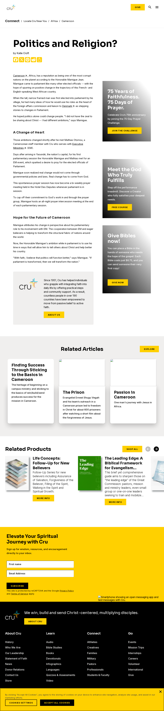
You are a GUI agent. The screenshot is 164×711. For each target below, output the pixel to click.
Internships (134, 653)
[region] (82, 699)
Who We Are (12, 647)
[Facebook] (15, 59)
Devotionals (53, 658)
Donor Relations (14, 669)
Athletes (92, 642)
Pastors (91, 664)
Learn (50, 633)
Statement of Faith (16, 658)
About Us (54, 314)
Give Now (118, 282)
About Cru (35, 621)
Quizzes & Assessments (60, 675)
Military (91, 658)
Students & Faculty (98, 675)
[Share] (39, 59)
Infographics (53, 664)
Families (92, 653)
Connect (94, 633)
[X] (21, 59)
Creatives (93, 647)
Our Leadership (14, 653)
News (8, 664)
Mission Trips (136, 647)
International (135, 669)
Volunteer (134, 664)
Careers (133, 658)
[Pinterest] (27, 59)
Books (50, 653)
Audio (49, 642)
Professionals (95, 669)
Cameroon (19, 75)
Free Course (120, 207)
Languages (52, 669)
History (9, 642)
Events (132, 642)
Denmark (67, 106)
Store (8, 680)
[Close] (160, 691)
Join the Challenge (125, 130)
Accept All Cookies (57, 702)
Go (130, 633)
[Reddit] (33, 59)
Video (49, 680)
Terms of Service (19, 594)
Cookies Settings (21, 702)
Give (138, 7)
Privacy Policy (67, 591)
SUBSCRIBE (17, 586)
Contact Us (11, 675)
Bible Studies (54, 647)
